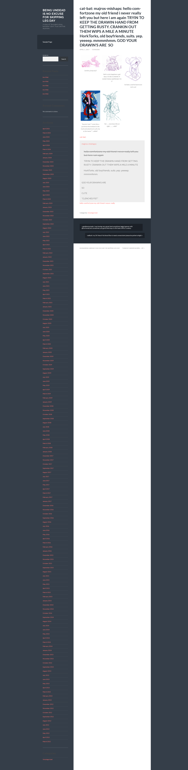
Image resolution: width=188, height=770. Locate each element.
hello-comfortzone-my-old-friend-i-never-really (97, 203)
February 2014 (47, 646)
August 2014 (47, 621)
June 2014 (46, 630)
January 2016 (47, 551)
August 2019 (47, 373)
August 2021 (47, 278)
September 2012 (48, 716)
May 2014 (46, 634)
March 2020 (47, 344)
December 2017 (48, 456)
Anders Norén (134, 248)
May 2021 (46, 290)
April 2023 (46, 195)
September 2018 (48, 418)
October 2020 (47, 319)
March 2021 (47, 298)
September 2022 (48, 224)
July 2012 (46, 725)
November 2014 (48, 609)
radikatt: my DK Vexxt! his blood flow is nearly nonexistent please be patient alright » (115, 235)
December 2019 (48, 356)
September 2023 (48, 174)
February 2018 (47, 447)
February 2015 (47, 596)
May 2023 (46, 191)
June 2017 (46, 480)
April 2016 (46, 538)
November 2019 (48, 360)
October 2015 (47, 563)
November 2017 (48, 460)
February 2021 (47, 302)
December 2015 (48, 555)
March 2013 (47, 692)
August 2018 (47, 423)
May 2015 (46, 584)
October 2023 (47, 170)
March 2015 (47, 592)
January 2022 (47, 257)
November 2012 (48, 708)
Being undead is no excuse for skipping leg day (54, 15)
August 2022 (47, 228)
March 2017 (47, 493)
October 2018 (47, 414)
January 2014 (47, 650)
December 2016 (48, 505)
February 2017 (47, 497)
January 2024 (47, 158)
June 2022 (46, 236)
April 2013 (46, 688)
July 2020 (46, 327)
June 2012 (46, 729)
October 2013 (47, 663)
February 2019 (47, 398)
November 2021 (48, 265)
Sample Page (47, 42)
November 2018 (48, 410)
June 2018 (46, 431)
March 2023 (47, 199)
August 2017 (47, 472)
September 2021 (48, 273)
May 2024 (46, 141)
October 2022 (47, 220)
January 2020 (47, 352)
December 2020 (48, 311)
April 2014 (46, 638)
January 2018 (47, 451)
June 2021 (46, 286)
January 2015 (47, 601)
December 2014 (48, 605)
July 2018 (46, 427)
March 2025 (47, 133)
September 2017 (48, 468)
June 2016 (46, 530)
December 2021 (48, 261)
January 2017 (47, 501)
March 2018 (47, 443)
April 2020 (46, 340)
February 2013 (47, 696)
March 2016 (47, 543)
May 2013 (46, 683)
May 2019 (46, 385)
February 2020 (47, 348)
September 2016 (48, 518)
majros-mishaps (89, 144)
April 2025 (46, 129)
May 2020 (46, 336)
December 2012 (48, 704)
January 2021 (47, 307)
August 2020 (47, 323)
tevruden (96, 49)
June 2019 (46, 381)
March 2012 (47, 741)
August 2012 (47, 721)
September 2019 (48, 369)
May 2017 (46, 485)
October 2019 (47, 365)
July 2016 (46, 526)
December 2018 (48, 406)
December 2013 (48, 654)
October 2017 (47, 464)
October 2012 (47, 712)
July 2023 (46, 182)
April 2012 (46, 737)
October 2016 (47, 514)
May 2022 (46, 240)
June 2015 (46, 580)
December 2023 (48, 162)
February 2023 (47, 203)
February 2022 (47, 253)
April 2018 (46, 439)
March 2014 (47, 642)
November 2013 (48, 659)
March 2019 (47, 394)
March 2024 (47, 149)
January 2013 (47, 700)
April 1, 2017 (84, 49)
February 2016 (47, 547)
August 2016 (47, 522)
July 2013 (46, 675)
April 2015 (46, 588)
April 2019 (46, 389)
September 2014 (48, 617)
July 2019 (46, 377)
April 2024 (46, 145)
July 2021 (46, 282)
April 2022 (46, 244)
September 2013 (48, 667)
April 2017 (46, 489)
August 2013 (47, 671)
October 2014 (47, 613)
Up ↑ (143, 248)
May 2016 (46, 534)
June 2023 (46, 186)
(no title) (45, 77)
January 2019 (47, 402)
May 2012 (46, 733)
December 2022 (48, 211)
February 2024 (47, 153)
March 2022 (47, 249)
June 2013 (46, 679)
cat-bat (83, 137)
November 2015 (48, 559)
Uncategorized (47, 759)
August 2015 (47, 572)
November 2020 (48, 315)
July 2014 (46, 625)
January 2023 (47, 207)
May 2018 (46, 435)
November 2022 (48, 215)
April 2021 (46, 294)
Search (45, 55)
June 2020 (46, 331)
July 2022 (46, 232)
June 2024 (46, 137)
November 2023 (48, 166)
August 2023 (47, 178)
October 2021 (47, 269)
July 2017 (46, 476)
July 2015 (46, 576)
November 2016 (48, 509)
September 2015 (48, 567)
